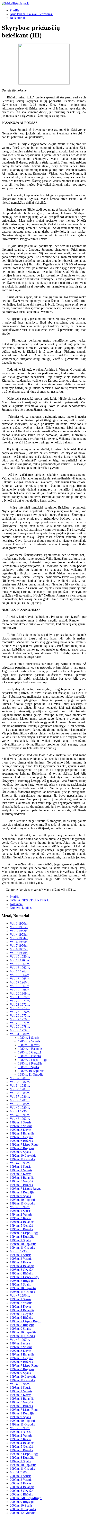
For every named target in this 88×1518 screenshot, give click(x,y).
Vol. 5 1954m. (19, 938)
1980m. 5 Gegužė (29, 1052)
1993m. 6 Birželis (21, 1185)
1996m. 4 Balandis (22, 1310)
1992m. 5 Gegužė (21, 1137)
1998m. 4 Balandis (22, 1398)
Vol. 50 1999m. (20, 1428)
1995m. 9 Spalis (20, 1284)
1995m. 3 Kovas (20, 1262)
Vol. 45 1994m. (20, 1207)
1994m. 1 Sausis (20, 1210)
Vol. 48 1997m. (20, 1339)
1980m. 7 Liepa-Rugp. (32, 1059)
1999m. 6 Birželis (21, 1450)
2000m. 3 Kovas (20, 1483)
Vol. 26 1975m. (20, 1015)
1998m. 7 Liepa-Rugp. (24, 1409)
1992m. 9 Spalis (20, 1152)
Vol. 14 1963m (19, 971)
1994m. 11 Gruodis (22, 1247)
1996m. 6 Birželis (21, 1317)
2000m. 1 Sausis (20, 1476)
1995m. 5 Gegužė (21, 1269)
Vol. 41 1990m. (20, 1111)
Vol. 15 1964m (19, 975)
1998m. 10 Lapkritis (23, 1420)
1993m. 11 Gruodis (22, 1203)
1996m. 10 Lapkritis (23, 1332)
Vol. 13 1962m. (20, 967)
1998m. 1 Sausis (20, 1387)
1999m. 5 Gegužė (21, 1446)
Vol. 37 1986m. (20, 1096)
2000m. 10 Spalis (21, 1505)
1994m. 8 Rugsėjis (22, 1236)
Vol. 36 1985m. (20, 1093)
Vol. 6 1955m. (19, 942)
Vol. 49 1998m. (20, 1384)
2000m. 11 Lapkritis (23, 1509)
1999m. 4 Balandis (22, 1443)
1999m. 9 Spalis (20, 1461)
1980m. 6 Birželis (29, 1056)
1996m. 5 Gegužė (21, 1314)
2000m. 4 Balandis (22, 1487)
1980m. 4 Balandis (30, 1048)
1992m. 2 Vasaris (21, 1126)
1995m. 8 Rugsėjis (22, 1280)
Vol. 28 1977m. (20, 1023)
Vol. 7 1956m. (19, 945)
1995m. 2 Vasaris (21, 1258)
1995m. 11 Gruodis (22, 1292)
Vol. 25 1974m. (20, 1012)
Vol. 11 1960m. (20, 960)
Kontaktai (16, 904)
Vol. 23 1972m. (20, 1004)
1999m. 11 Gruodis (22, 1468)
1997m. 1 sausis (20, 1343)
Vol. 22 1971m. (20, 1001)
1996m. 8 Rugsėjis (22, 1325)
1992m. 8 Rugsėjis (22, 1148)
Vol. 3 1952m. (19, 931)
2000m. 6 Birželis (21, 1494)
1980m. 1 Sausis (28, 1037)
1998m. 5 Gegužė (21, 1402)
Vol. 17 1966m (19, 982)
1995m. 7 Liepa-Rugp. (24, 1277)
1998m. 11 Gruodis (22, 1424)
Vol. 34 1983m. (20, 1085)
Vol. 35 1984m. (20, 1089)
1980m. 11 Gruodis (30, 1074)
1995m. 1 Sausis (20, 1255)
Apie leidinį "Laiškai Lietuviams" (31, 14)
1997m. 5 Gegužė (21, 1358)
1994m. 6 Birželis (21, 1229)
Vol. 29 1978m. (20, 1026)
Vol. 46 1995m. (20, 1251)
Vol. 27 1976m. (20, 1019)
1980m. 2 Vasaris (29, 1041)
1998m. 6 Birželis (21, 1406)
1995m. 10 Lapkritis (23, 1288)
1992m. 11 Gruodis (22, 1159)
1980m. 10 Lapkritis (31, 1071)
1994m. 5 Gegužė (21, 1225)
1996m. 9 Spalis (20, 1328)
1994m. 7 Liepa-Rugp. (24, 1233)
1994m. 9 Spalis (20, 1240)
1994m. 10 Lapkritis (23, 1244)
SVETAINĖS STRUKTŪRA (29, 900)
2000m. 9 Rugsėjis (22, 1501)
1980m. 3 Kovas (28, 1045)
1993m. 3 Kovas (20, 1174)
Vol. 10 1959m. (20, 956)
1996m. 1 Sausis (20, 1299)
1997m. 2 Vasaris (21, 1347)
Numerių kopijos (21, 907)
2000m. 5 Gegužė (21, 1490)
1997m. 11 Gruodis (22, 1380)
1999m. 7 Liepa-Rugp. (24, 1454)
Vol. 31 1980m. (20, 1034)
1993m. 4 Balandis (22, 1177)
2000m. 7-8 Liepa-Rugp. (26, 1498)
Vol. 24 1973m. (20, 1008)
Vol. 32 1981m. (20, 1078)
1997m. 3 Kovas (20, 1350)
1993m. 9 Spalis (20, 1196)
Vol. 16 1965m (19, 978)
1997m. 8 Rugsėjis (22, 1369)
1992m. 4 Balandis (22, 1133)
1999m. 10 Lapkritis (23, 1465)
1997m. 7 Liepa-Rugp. (24, 1365)
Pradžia (14, 10)
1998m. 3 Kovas (20, 1395)
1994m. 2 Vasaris (21, 1214)
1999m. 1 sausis (20, 1431)
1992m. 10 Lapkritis (23, 1155)
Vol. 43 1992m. (20, 1118)
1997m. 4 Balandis (22, 1354)
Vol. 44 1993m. (20, 1163)
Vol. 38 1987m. (20, 1100)
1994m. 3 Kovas (20, 1218)
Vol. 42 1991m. (20, 1115)
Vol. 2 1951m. (19, 927)
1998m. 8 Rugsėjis (22, 1413)
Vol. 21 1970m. (20, 997)
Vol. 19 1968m (19, 989)
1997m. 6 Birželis (21, 1361)
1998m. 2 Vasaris (21, 1391)
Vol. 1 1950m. (19, 923)
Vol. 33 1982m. (20, 1082)
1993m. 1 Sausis (20, 1166)
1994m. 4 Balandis (22, 1222)
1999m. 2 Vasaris (21, 1435)
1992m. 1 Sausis (20, 1122)
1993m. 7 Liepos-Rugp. (25, 1188)
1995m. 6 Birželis (21, 1273)
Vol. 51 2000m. (20, 1472)
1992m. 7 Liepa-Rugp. (24, 1144)
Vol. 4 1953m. (19, 934)
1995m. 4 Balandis (22, 1266)
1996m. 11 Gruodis (22, 1336)
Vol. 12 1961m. (20, 964)
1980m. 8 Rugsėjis (30, 1063)
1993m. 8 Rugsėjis (22, 1192)
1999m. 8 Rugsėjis (22, 1457)
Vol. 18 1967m (19, 986)
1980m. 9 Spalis (28, 1067)
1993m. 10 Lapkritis (23, 1199)
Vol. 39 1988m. (20, 1104)
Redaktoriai (17, 17)
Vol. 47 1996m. (20, 1295)
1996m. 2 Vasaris (21, 1303)
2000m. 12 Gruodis (22, 1513)
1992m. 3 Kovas (20, 1129)
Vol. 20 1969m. (20, 993)
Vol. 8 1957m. (19, 949)
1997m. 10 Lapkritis (23, 1376)
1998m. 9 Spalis (20, 1417)
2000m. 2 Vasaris (21, 1479)
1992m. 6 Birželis (21, 1140)
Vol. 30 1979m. (20, 1030)
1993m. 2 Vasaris (21, 1170)
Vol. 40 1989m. (20, 1107)
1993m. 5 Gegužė (21, 1181)
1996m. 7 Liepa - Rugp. (25, 1321)
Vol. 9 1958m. (19, 953)
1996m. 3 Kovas (20, 1306)
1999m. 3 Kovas (20, 1439)
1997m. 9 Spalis (20, 1373)
